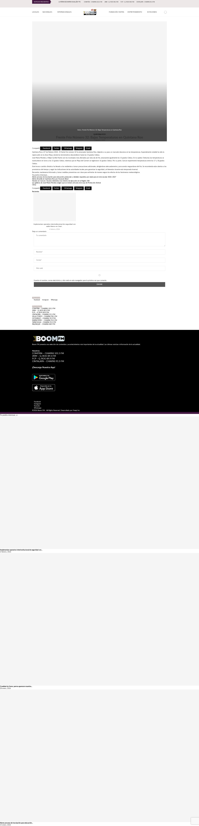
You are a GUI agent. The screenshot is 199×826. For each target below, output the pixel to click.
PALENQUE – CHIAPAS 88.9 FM (43, 324)
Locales (35, 12)
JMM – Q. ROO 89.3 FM (111, 2)
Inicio (79, 130)
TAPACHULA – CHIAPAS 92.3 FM (44, 322)
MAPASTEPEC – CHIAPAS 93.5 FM (44, 320)
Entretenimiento (135, 12)
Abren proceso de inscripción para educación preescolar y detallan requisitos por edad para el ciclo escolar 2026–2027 (74, 177)
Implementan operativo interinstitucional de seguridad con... (21, 550)
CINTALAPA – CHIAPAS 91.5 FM (145, 2)
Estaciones (152, 12)
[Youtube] (163, 5)
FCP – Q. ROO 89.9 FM (127, 2)
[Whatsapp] (166, 5)
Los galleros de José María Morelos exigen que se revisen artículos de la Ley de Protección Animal (66, 183)
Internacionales (64, 12)
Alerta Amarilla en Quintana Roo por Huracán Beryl (50, 179)
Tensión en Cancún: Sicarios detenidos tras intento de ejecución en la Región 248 (60, 181)
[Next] (56, 2)
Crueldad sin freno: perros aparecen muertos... (16, 686)
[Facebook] (158, 5)
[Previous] (53, 2)
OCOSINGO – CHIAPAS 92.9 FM (44, 318)
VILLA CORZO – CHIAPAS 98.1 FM (44, 316)
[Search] (161, 12)
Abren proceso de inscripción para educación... (16, 823)
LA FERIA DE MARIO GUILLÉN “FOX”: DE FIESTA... (75, 2)
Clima (34, 185)
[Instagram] (161, 5)
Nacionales (47, 12)
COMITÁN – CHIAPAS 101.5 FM (93, 2)
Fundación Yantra (116, 12)
